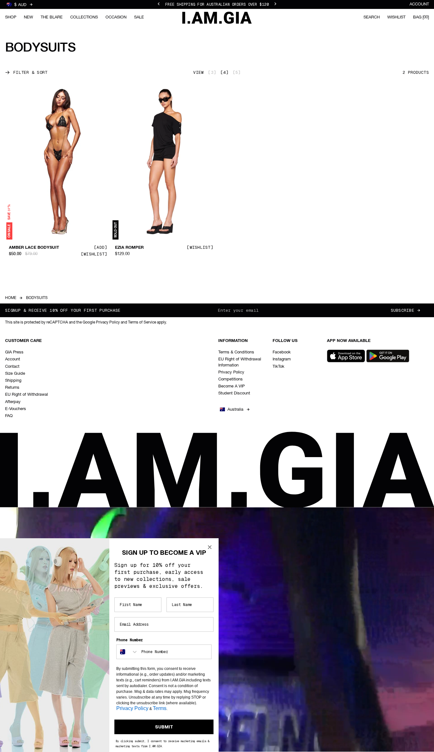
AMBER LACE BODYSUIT (34, 248)
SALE (139, 17)
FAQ (9, 416)
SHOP (10, 17)
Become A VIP (231, 386)
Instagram (282, 359)
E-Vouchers (15, 409)
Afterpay (13, 402)
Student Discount (234, 393)
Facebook (282, 352)
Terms (159, 708)
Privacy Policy (231, 372)
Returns (12, 388)
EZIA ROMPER (129, 248)
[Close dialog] (210, 547)
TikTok (278, 367)
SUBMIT (164, 727)
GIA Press (14, 352)
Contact (12, 367)
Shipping (13, 381)
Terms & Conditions (236, 352)
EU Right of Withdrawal (26, 395)
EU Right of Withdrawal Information (239, 362)
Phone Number (129, 640)
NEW (28, 17)
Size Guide (15, 374)
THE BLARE (52, 17)
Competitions (230, 379)
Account (419, 4)
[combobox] (127, 652)
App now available (348, 341)
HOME (10, 298)
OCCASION (115, 17)
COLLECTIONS (84, 17)
